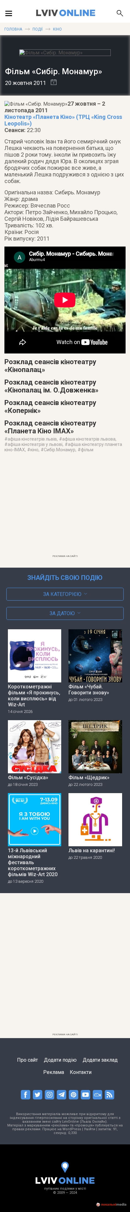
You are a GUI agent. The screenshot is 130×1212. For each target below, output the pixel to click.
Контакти (81, 1072)
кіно (34, 449)
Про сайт (27, 1060)
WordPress (71, 1129)
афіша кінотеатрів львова (88, 439)
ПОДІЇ (37, 29)
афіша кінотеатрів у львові (35, 444)
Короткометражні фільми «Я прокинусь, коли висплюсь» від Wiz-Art (34, 696)
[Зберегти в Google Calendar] (51, 83)
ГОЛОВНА (13, 29)
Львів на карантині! (91, 850)
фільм (87, 449)
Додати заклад (100, 1060)
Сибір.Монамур (59, 449)
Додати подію (60, 1060)
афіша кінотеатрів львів (32, 439)
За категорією (62, 594)
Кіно (57, 29)
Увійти (89, 1129)
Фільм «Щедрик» (88, 778)
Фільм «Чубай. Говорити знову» (88, 690)
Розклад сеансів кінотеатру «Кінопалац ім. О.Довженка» (51, 386)
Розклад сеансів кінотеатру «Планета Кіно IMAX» (50, 427)
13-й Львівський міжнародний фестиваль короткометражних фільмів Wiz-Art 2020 (32, 862)
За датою (62, 613)
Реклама (53, 1072)
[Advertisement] (65, 508)
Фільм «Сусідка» (28, 778)
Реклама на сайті (65, 556)
